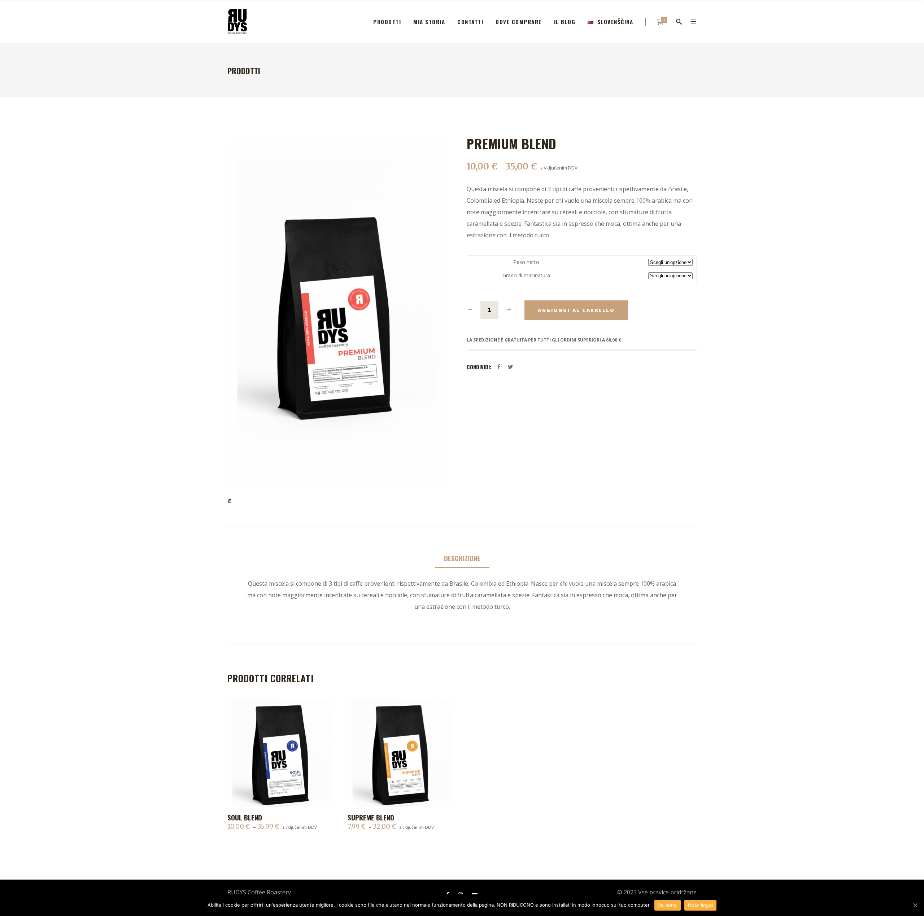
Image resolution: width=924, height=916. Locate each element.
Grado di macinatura (526, 275)
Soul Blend (244, 817)
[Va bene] (915, 905)
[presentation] (462, 558)
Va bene (667, 905)
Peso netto (526, 262)
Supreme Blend (371, 817)
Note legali (700, 905)
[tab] (462, 558)
